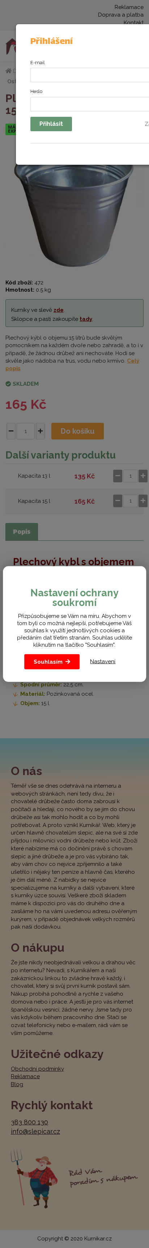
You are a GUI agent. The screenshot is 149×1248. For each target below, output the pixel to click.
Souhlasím (48, 661)
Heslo (36, 91)
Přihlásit (51, 123)
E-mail (37, 62)
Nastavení (102, 661)
